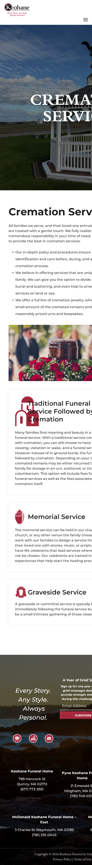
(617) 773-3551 (32, 789)
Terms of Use (82, 859)
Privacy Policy (62, 859)
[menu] (85, 19)
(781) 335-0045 (44, 835)
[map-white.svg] (33, 741)
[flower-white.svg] (17, 741)
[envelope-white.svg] (49, 741)
